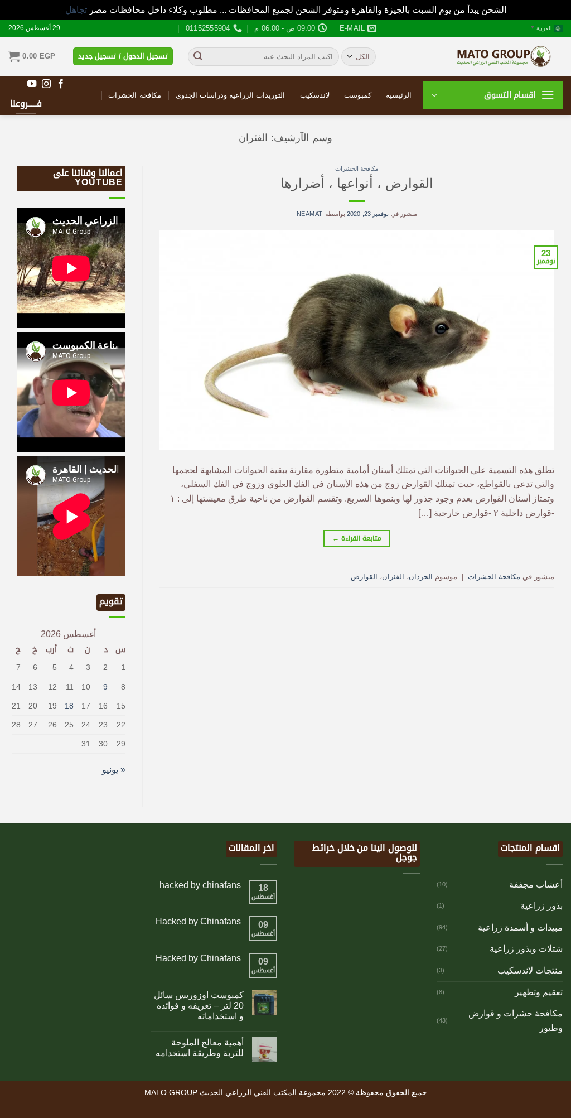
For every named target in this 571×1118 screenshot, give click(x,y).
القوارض (364, 576)
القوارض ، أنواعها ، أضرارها (356, 183)
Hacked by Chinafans (198, 921)
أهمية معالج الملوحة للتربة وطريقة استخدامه (200, 1048)
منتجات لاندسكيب (530, 970)
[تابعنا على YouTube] (31, 84)
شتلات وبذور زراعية (526, 948)
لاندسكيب (315, 95)
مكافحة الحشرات (134, 95)
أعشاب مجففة (536, 884)
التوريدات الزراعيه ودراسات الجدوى (231, 95)
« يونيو (113, 769)
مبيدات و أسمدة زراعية (520, 927)
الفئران (393, 576)
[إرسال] (197, 56)
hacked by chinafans (200, 885)
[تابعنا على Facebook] (60, 84)
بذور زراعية (541, 905)
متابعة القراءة (356, 538)
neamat (310, 213)
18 (69, 705)
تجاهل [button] (76, 10)
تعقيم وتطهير (539, 992)
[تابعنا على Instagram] (46, 84)
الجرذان (421, 576)
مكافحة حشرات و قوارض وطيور (515, 1021)
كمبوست (357, 95)
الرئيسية (399, 95)
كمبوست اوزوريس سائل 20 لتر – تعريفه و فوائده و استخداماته (199, 1005)
